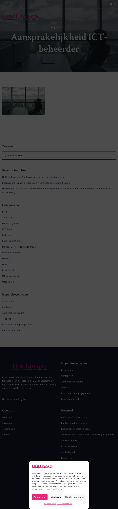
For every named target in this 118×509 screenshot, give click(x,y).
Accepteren (40, 497)
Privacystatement (64, 504)
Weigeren (56, 497)
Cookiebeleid (50, 504)
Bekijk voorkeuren (74, 497)
